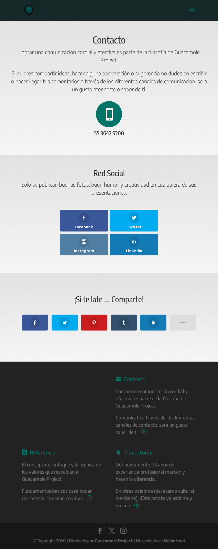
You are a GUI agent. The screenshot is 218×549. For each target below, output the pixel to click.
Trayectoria (133, 452)
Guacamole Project (114, 540)
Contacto (130, 379)
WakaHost (174, 540)
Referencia (39, 452)
